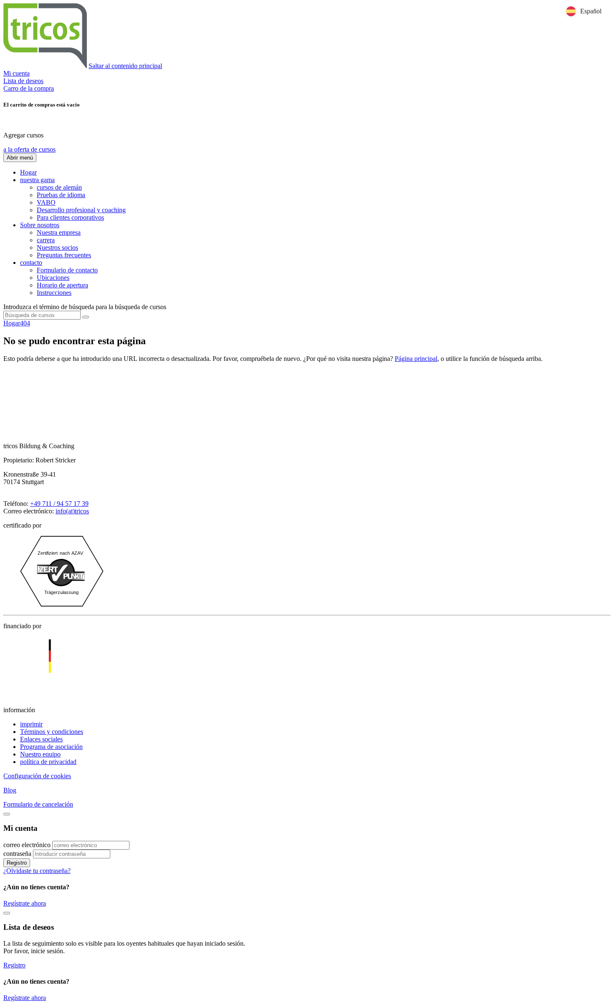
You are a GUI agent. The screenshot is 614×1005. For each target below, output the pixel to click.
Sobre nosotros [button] (39, 224)
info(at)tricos (72, 511)
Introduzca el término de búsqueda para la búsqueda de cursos (84, 306)
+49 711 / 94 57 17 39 (59, 503)
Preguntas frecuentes (64, 255)
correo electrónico (27, 844)
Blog (9, 790)
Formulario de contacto (67, 270)
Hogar (28, 172)
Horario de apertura (62, 285)
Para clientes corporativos (70, 217)
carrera (46, 240)
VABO (46, 202)
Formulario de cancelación (38, 804)
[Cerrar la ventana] (6, 913)
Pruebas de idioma (61, 194)
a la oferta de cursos (29, 149)
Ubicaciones (53, 277)
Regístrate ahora (24, 903)
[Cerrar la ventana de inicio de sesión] (6, 814)
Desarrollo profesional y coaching (81, 209)
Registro (17, 863)
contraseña (17, 853)
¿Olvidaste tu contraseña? (37, 870)
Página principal (416, 358)
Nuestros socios (57, 247)
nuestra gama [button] (37, 179)
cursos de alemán (59, 187)
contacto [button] (31, 262)
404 (25, 323)
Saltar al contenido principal (125, 65)
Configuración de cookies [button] (37, 775)
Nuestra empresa (59, 232)
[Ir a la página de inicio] (45, 65)
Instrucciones (54, 292)
